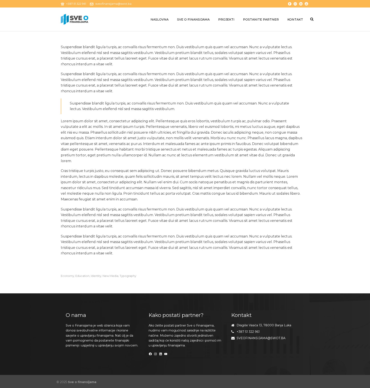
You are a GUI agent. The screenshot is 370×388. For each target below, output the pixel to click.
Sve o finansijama (193, 19)
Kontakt (295, 19)
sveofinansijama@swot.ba (113, 3)
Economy (67, 276)
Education (82, 276)
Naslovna (160, 19)
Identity (96, 276)
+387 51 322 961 (76, 3)
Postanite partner (261, 19)
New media (110, 276)
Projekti (226, 19)
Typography (128, 276)
